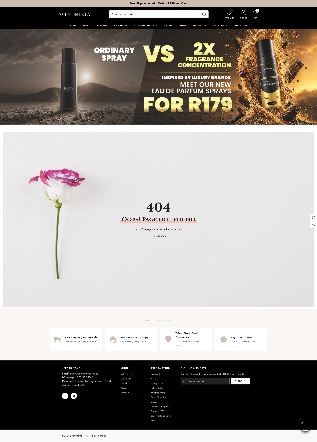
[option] (158, 3)
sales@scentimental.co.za (84, 374)
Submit (240, 381)
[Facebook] (65, 396)
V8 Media (101, 435)
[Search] (159, 14)
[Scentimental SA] (158, 77)
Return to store (158, 235)
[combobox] (154, 14)
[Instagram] (74, 396)
